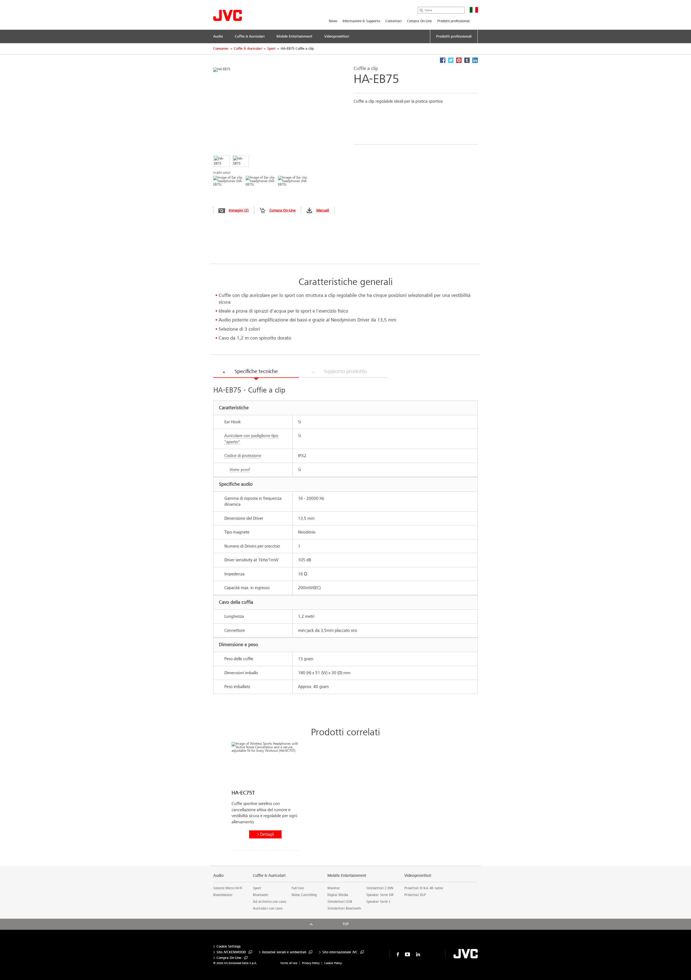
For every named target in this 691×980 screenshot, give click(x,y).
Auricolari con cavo (267, 908)
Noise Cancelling (304, 895)
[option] (265, 798)
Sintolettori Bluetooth (344, 908)
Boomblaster (223, 895)
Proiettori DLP (415, 895)
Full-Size (298, 888)
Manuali (322, 210)
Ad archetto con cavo (269, 902)
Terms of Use (288, 963)
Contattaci (393, 21)
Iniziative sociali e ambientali (284, 952)
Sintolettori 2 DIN (379, 888)
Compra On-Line (419, 21)
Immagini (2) (239, 210)
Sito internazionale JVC (340, 952)
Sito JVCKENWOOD (231, 952)
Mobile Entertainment (346, 875)
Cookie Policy (333, 963)
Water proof (240, 469)
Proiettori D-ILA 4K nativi (423, 888)
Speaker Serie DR (380, 895)
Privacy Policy (311, 963)
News (333, 21)
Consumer (221, 48)
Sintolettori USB (339, 902)
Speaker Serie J (378, 902)
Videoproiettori (417, 875)
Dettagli (267, 834)
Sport (271, 48)
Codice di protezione (242, 455)
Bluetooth (260, 895)
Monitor (333, 888)
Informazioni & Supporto (361, 21)
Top (346, 924)
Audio (218, 875)
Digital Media (337, 895)
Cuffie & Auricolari (248, 48)
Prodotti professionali (453, 21)
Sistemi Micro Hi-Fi (227, 888)
